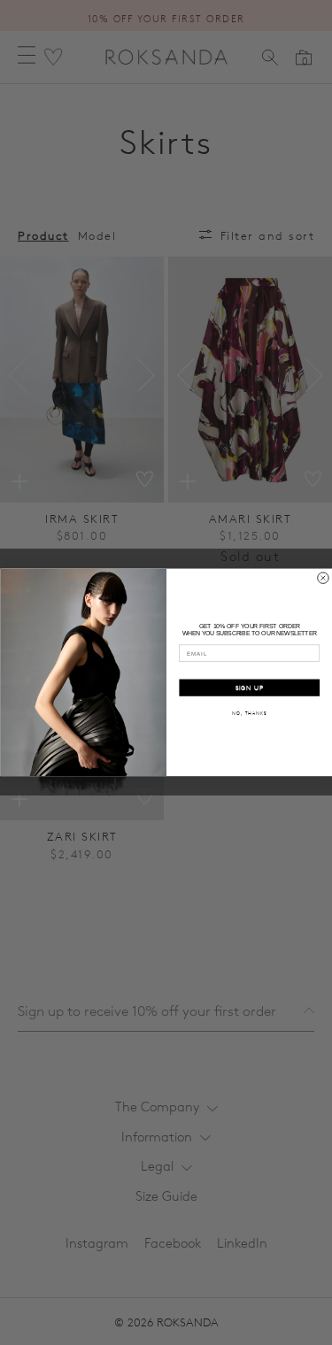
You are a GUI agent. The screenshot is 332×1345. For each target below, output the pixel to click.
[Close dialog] (323, 578)
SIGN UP (249, 688)
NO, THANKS (249, 714)
